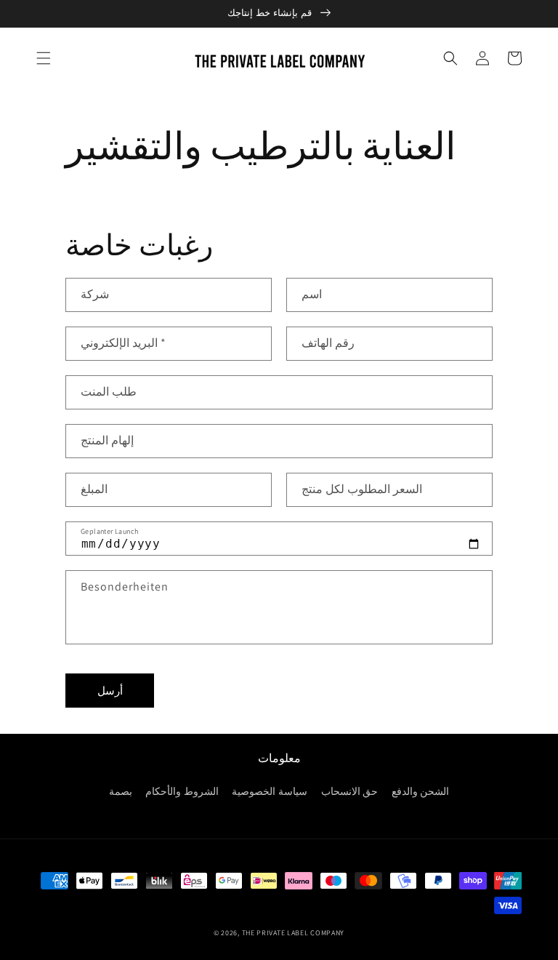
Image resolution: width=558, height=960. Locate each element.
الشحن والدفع (421, 791)
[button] (44, 58)
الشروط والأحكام (182, 791)
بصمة (120, 791)
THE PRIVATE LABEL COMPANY (293, 932)
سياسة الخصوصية (269, 791)
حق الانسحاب (350, 791)
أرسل (110, 690)
